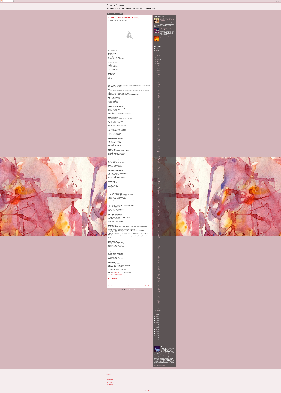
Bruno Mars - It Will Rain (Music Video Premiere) (158, 119)
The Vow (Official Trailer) (158, 200)
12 (156, 312)
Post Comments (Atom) (132, 289)
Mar (158, 55)
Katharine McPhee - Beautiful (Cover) (158, 258)
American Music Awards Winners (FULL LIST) (158, 225)
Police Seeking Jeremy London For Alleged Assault (158, 212)
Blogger (147, 390)
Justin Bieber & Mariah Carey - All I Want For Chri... (158, 292)
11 (156, 50)
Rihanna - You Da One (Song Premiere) (158, 155)
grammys (116, 274)
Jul (157, 63)
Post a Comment (113, 281)
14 (156, 316)
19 (156, 326)
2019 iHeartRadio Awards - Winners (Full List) (165, 29)
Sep (158, 67)
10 (156, 48)
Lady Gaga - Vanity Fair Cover (158, 281)
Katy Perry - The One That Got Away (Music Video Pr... (158, 144)
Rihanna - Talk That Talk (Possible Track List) (158, 96)
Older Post (148, 286)
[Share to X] (127, 272)
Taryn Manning (109, 384)
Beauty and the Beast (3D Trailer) (158, 237)
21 (156, 329)
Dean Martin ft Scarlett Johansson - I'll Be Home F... (158, 269)
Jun (158, 61)
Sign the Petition (109, 382)
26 (156, 339)
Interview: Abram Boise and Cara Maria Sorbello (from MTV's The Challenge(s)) (167, 19)
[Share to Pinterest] (130, 272)
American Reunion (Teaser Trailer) (158, 76)
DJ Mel (107, 376)
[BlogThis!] (126, 272)
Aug (158, 65)
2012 (112, 274)
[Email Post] (122, 272)
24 (156, 335)
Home (129, 286)
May (158, 59)
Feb (158, 54)
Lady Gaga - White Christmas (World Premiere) (158, 247)
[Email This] (125, 272)
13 (156, 314)
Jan (158, 52)
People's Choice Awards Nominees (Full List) (158, 107)
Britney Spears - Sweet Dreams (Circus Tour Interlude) (158, 168)
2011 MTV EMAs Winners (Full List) (158, 86)
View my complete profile (159, 365)
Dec (158, 310)
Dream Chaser (116, 5)
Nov (158, 70)
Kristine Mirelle (109, 379)
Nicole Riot (108, 381)
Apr (158, 57)
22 (156, 331)
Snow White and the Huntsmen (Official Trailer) (158, 131)
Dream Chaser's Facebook (112, 377)
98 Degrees (108, 374)
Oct (158, 68)
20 (156, 327)
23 (156, 333)
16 (156, 320)
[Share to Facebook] (129, 272)
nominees (120, 274)
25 (156, 337)
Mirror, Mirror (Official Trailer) (158, 193)
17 (156, 322)
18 (156, 324)
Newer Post (111, 286)
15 (156, 318)
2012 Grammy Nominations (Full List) (158, 304)
